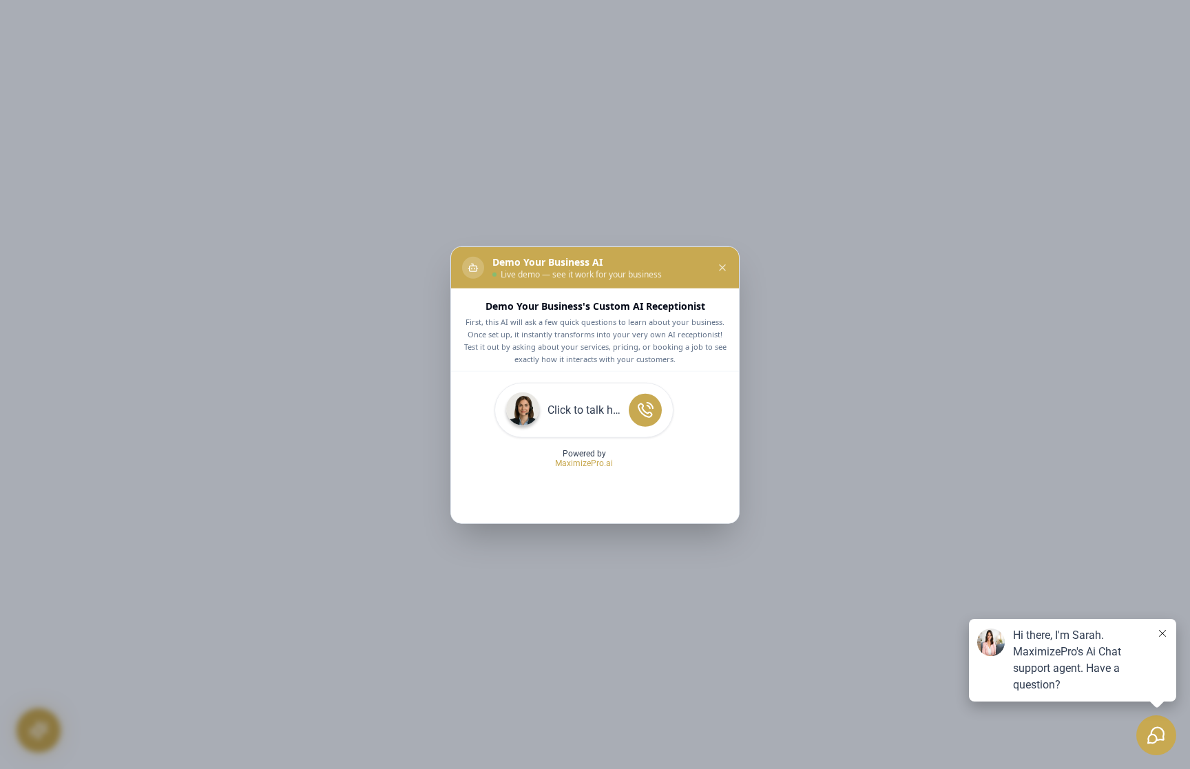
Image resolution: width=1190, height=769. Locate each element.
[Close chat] (722, 267)
